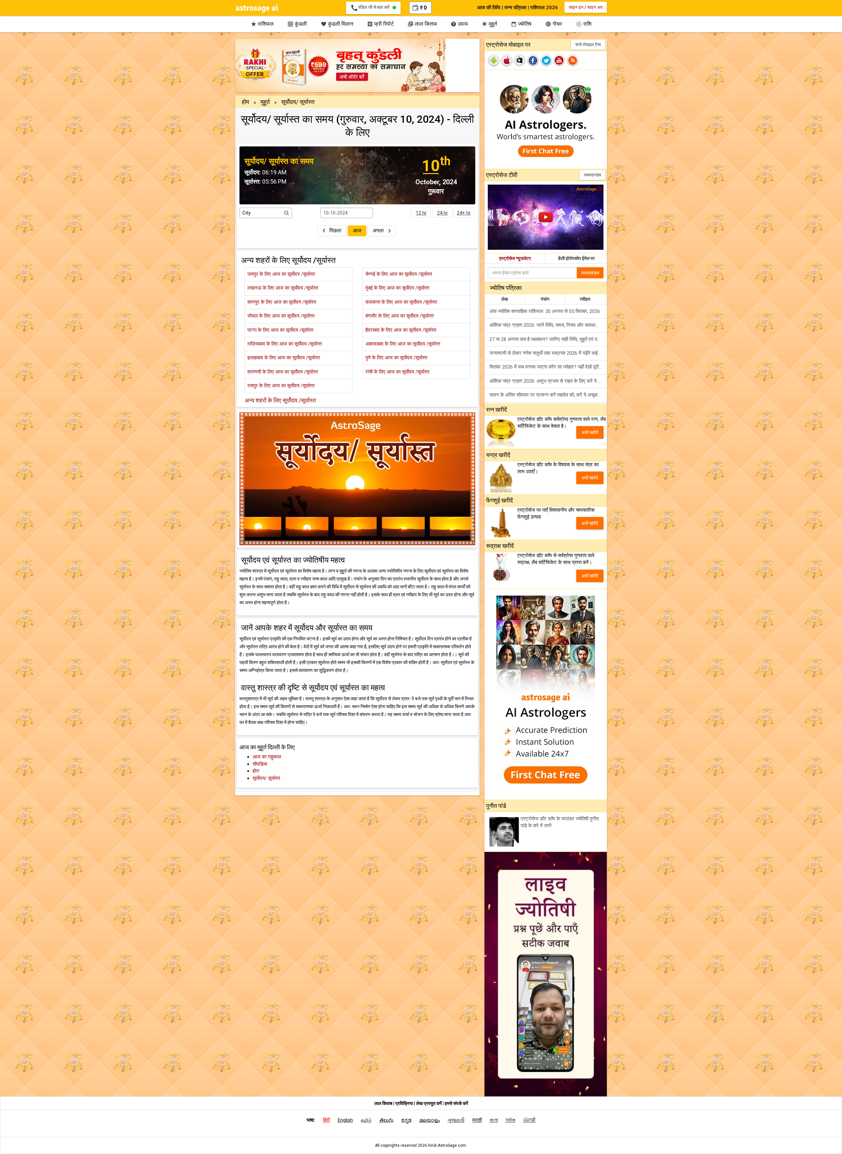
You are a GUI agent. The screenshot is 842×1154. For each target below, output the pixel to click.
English (345, 1120)
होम (245, 101)
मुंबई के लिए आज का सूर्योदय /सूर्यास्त (397, 288)
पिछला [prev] (335, 230)
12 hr (421, 213)
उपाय (459, 24)
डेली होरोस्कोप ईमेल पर (576, 258)
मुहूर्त (489, 24)
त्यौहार (585, 299)
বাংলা (494, 1120)
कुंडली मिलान (337, 24)
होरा (256, 771)
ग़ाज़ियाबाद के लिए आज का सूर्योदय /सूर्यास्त (284, 344)
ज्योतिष (521, 24)
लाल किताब (422, 24)
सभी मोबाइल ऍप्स (588, 44)
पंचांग (545, 299)
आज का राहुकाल (267, 757)
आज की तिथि (488, 8)
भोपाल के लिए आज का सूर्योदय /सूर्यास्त (280, 316)
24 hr (442, 213)
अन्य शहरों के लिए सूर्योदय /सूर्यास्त (280, 400)
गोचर (553, 24)
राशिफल (262, 24)
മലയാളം (429, 1120)
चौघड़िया (260, 764)
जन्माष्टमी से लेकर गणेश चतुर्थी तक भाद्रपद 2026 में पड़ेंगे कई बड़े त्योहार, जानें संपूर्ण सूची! (548, 353)
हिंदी (326, 1120)
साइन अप (595, 7)
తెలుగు (386, 1120)
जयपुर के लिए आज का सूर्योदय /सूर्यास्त (281, 274)
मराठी (477, 1120)
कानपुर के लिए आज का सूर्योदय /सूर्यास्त (281, 302)
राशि (583, 24)
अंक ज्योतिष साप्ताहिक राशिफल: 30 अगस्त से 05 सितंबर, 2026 (544, 311)
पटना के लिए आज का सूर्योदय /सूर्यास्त (280, 330)
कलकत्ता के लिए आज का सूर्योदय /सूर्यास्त (401, 302)
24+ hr (464, 213)
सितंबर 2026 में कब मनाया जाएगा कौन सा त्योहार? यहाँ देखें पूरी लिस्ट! (548, 367)
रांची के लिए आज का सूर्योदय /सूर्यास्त (397, 372)
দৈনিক (510, 1120)
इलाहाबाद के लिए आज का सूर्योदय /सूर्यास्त (283, 358)
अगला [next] (379, 230)
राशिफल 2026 (544, 8)
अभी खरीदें (590, 432)
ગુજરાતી (456, 1120)
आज (357, 230)
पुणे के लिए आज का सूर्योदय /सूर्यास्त (396, 358)
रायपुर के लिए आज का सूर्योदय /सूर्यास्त (280, 386)
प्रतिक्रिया (404, 1103)
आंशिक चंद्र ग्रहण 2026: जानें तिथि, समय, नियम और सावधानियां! (546, 325)
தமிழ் (366, 1120)
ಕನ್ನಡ (406, 1120)
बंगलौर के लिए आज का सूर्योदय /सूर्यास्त (399, 316)
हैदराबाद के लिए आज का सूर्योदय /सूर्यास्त (400, 330)
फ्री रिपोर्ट (380, 24)
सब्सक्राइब (592, 174)
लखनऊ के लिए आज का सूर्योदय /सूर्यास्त (282, 288)
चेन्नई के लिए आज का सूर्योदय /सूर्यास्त (398, 274)
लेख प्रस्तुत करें (429, 1103)
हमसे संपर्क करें (456, 1103)
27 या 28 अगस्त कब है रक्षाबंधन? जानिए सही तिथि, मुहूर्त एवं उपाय (546, 339)
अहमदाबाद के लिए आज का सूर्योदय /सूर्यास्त (402, 344)
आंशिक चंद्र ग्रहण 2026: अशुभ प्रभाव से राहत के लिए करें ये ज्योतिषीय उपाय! (548, 381)
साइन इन (576, 7)
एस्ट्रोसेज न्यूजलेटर (515, 258)
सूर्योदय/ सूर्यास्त (266, 778)
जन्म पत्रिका (515, 8)
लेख (504, 299)
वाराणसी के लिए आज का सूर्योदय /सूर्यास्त (282, 372)
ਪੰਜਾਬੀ (529, 1120)
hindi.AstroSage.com (447, 1145)
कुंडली (297, 24)
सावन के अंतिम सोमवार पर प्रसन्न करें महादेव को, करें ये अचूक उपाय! (548, 395)
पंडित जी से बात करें (371, 8)
